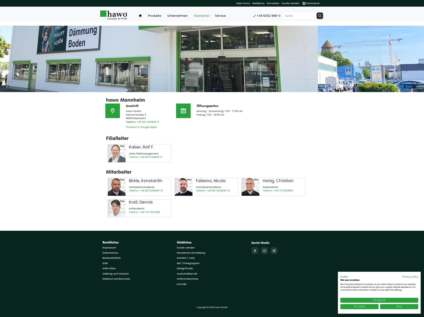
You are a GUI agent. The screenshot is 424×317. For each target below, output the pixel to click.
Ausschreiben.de (187, 273)
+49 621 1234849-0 (147, 122)
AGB (105, 263)
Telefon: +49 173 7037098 (144, 212)
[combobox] (303, 16)
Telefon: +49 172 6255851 (278, 190)
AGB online (109, 268)
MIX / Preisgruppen (188, 263)
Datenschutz (110, 252)
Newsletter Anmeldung (191, 252)
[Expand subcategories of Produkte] (162, 16)
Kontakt (182, 284)
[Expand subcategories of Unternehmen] (188, 16)
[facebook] (254, 250)
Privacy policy (410, 276)
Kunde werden (290, 3)
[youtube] (264, 250)
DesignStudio (185, 268)
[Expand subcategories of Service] (227, 16)
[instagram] (274, 250)
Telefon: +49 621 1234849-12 (146, 190)
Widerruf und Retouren (116, 279)
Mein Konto (243, 3)
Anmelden (273, 3)
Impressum (109, 247)
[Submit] (320, 15)
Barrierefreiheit (112, 258)
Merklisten (258, 3)
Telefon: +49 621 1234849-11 (145, 157)
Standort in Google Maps (141, 127)
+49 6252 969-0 (268, 16)
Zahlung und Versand (116, 273)
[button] (344, 277)
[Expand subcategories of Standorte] (210, 16)
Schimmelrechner (187, 279)
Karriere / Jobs (186, 258)
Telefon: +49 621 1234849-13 (213, 190)
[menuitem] (155, 16)
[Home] (140, 16)
